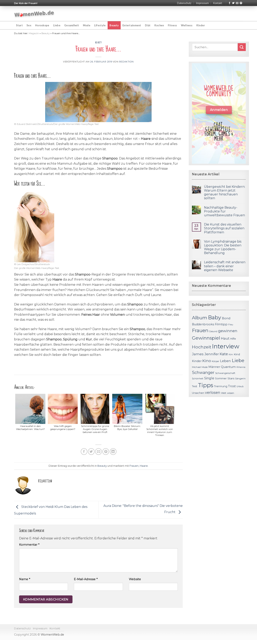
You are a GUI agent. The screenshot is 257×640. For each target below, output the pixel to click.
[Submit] (242, 47)
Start (19, 25)
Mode (86, 25)
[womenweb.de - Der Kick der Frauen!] (34, 14)
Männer (214, 367)
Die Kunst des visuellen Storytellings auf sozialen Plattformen (224, 228)
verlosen (212, 392)
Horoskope (42, 25)
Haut (225, 338)
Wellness (187, 25)
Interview (225, 346)
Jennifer (211, 354)
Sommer (221, 378)
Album (199, 318)
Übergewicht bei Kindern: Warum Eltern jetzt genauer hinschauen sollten (224, 192)
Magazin (34, 33)
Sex (29, 25)
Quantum (228, 367)
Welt (223, 393)
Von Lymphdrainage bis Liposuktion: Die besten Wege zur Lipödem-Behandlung (222, 247)
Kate (224, 354)
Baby (214, 317)
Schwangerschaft (225, 373)
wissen (230, 393)
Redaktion (126, 61)
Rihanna (241, 367)
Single (209, 378)
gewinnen (227, 331)
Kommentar (29, 544)
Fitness (172, 25)
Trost (232, 386)
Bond (226, 318)
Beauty (114, 25)
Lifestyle (100, 25)
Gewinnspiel (206, 338)
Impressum (202, 3)
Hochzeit (201, 346)
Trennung (220, 386)
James (198, 354)
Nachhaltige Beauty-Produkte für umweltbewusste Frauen (224, 211)
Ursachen (198, 392)
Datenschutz (184, 3)
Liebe (56, 25)
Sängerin (240, 378)
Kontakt (217, 3)
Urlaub (240, 386)
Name (24, 579)
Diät (148, 25)
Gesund (213, 331)
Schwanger (203, 372)
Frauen (134, 465)
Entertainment (131, 25)
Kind (237, 354)
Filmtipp (221, 324)
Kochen (159, 25)
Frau (230, 324)
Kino (206, 360)
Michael (196, 367)
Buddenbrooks (203, 324)
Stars (230, 378)
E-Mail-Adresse (86, 579)
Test (194, 386)
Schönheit (197, 378)
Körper (215, 361)
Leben (225, 361)
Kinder (200, 25)
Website (135, 579)
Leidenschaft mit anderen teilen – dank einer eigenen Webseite (224, 266)
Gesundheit (71, 25)
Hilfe (233, 338)
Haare (144, 465)
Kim (231, 354)
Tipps (205, 385)
